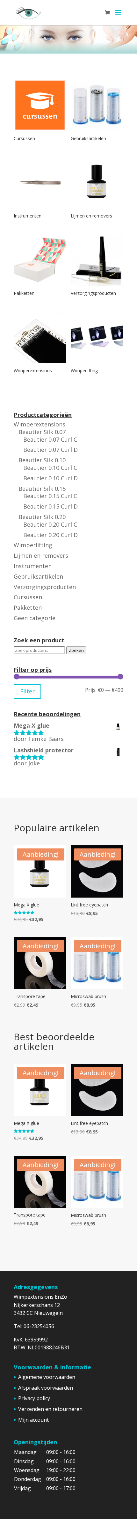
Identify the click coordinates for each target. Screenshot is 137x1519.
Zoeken (76, 650)
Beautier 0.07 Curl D (50, 449)
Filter (27, 691)
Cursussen (28, 597)
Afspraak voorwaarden (45, 1387)
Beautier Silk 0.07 (42, 432)
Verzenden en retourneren (50, 1408)
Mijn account (33, 1419)
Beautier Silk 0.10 (42, 460)
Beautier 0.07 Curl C (50, 439)
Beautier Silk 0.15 (42, 488)
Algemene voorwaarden (46, 1376)
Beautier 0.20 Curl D (50, 535)
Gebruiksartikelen (38, 576)
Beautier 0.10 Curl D (50, 478)
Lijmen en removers (41, 555)
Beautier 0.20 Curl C (50, 524)
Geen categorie (34, 618)
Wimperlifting (33, 545)
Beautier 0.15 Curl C (50, 496)
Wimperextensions (39, 424)
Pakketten (28, 607)
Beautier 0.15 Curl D (50, 506)
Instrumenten (33, 566)
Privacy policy (34, 1398)
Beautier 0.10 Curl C (50, 467)
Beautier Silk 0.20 (42, 517)
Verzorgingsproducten (45, 587)
